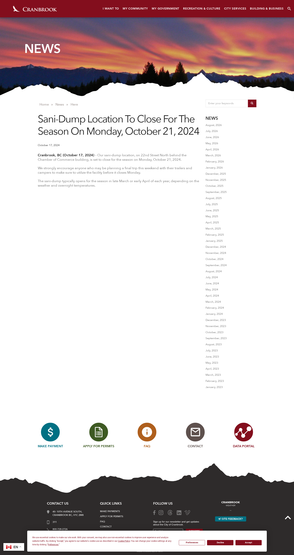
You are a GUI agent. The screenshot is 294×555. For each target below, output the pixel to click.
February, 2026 (215, 161)
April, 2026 (212, 149)
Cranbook (35, 8)
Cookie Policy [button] (124, 541)
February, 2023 (215, 381)
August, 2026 (214, 125)
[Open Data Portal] (243, 432)
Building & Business (267, 9)
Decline (220, 542)
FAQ (102, 521)
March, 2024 (213, 302)
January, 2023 (214, 387)
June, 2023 (212, 357)
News (59, 104)
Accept (248, 542)
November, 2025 (216, 180)
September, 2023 (216, 338)
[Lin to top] (288, 517)
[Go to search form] (289, 8)
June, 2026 (212, 137)
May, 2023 (212, 363)
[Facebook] (154, 512)
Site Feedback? (232, 519)
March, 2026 (213, 155)
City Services (235, 9)
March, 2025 (213, 229)
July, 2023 (212, 350)
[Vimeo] (187, 512)
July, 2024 (212, 277)
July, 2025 (212, 204)
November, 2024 (216, 253)
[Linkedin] (179, 512)
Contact (106, 526)
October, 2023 (214, 332)
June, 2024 (212, 283)
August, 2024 (214, 271)
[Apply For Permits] (98, 432)
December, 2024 (216, 247)
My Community (135, 9)
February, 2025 (215, 235)
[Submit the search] (252, 103)
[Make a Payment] (50, 432)
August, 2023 (214, 344)
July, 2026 (212, 131)
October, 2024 (214, 259)
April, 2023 (212, 369)
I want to (111, 9)
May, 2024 (212, 289)
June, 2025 (212, 210)
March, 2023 (213, 375)
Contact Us (57, 503)
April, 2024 (212, 296)
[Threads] (170, 512)
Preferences (192, 542)
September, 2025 (216, 192)
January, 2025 (214, 241)
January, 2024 (214, 314)
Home (44, 104)
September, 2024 (216, 265)
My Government (165, 9)
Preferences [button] (53, 544)
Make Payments (110, 511)
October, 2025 (214, 186)
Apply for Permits (111, 516)
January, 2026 (214, 168)
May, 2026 (212, 143)
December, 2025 (216, 174)
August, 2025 (214, 198)
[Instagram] (161, 512)
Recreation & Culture (201, 9)
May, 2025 (212, 216)
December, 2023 (216, 320)
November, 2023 (216, 326)
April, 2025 (212, 222)
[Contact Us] (195, 432)
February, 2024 (215, 308)
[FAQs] (147, 432)
